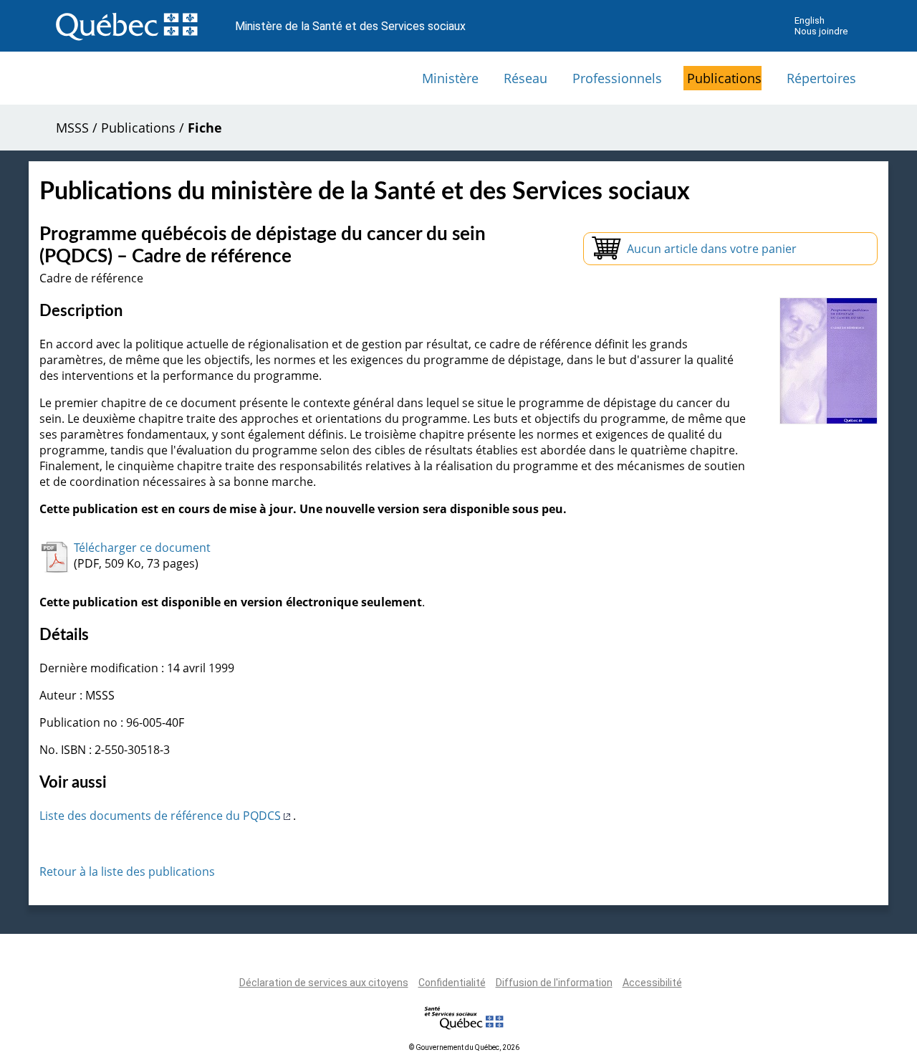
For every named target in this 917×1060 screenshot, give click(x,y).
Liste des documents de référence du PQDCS (161, 815)
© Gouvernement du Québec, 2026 (464, 1047)
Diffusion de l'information (554, 982)
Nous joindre (821, 31)
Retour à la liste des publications (127, 871)
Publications (724, 78)
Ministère (450, 78)
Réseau (525, 78)
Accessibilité (652, 982)
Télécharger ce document (142, 547)
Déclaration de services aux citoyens (323, 982)
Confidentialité (452, 982)
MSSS (72, 127)
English (809, 20)
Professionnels (617, 78)
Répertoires (821, 78)
